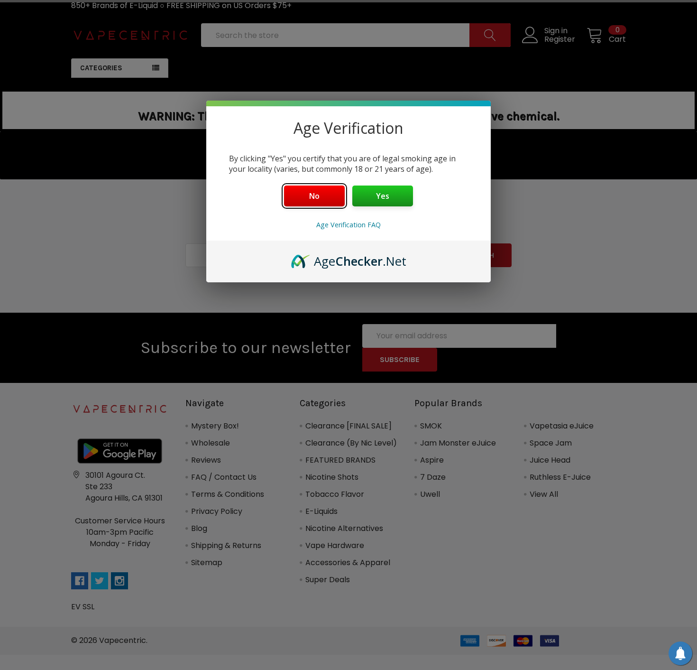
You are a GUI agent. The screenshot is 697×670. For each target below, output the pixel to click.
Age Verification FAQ (348, 224)
